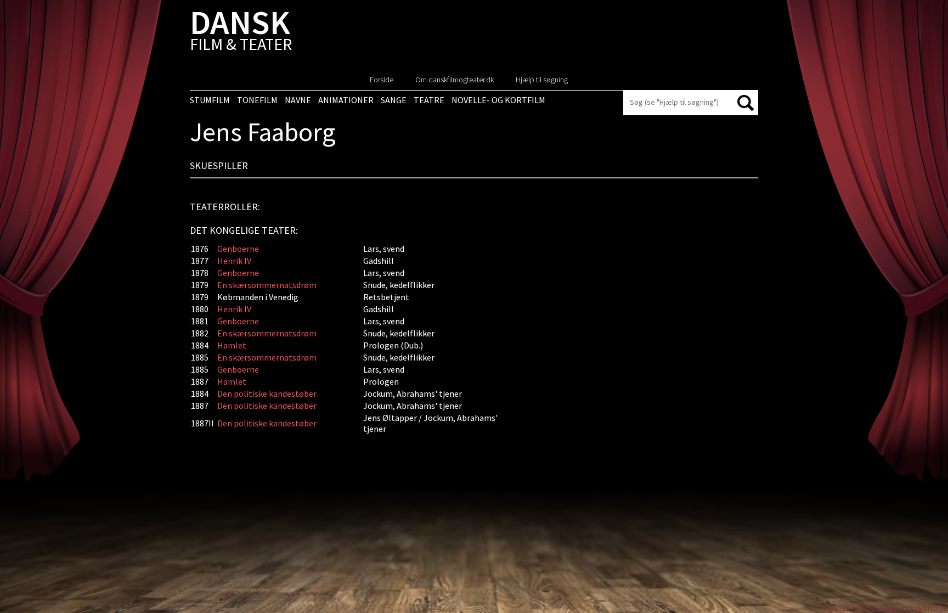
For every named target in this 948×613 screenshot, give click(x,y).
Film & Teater (241, 32)
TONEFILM (257, 99)
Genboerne (238, 248)
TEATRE (429, 99)
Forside (381, 80)
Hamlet (231, 345)
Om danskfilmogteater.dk (454, 80)
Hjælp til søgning (542, 80)
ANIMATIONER (346, 99)
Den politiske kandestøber (267, 393)
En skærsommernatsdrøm (267, 284)
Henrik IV (234, 260)
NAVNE (298, 99)
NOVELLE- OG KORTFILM (498, 99)
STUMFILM (210, 99)
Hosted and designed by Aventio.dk (886, 608)
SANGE (394, 99)
